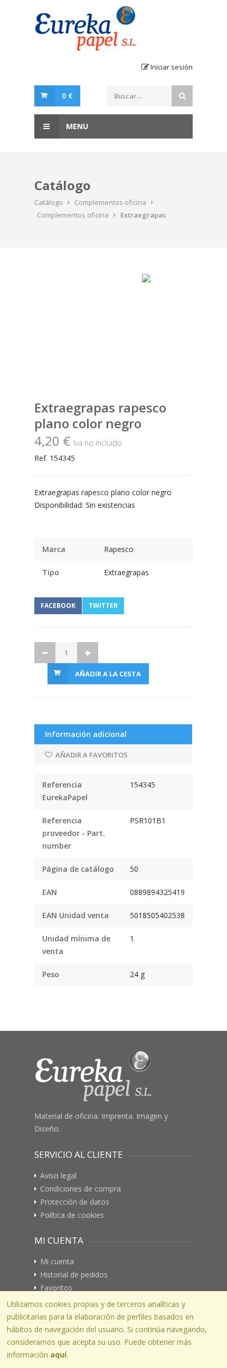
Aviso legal (58, 1175)
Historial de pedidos (74, 1275)
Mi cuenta (57, 1261)
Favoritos (56, 1288)
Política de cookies (72, 1215)
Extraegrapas (143, 215)
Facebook (58, 605)
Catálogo (48, 202)
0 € (67, 96)
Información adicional (86, 734)
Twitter (103, 605)
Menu (76, 126)
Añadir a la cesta (108, 673)
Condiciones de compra (80, 1189)
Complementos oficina (110, 202)
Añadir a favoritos (91, 755)
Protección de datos (74, 1202)
